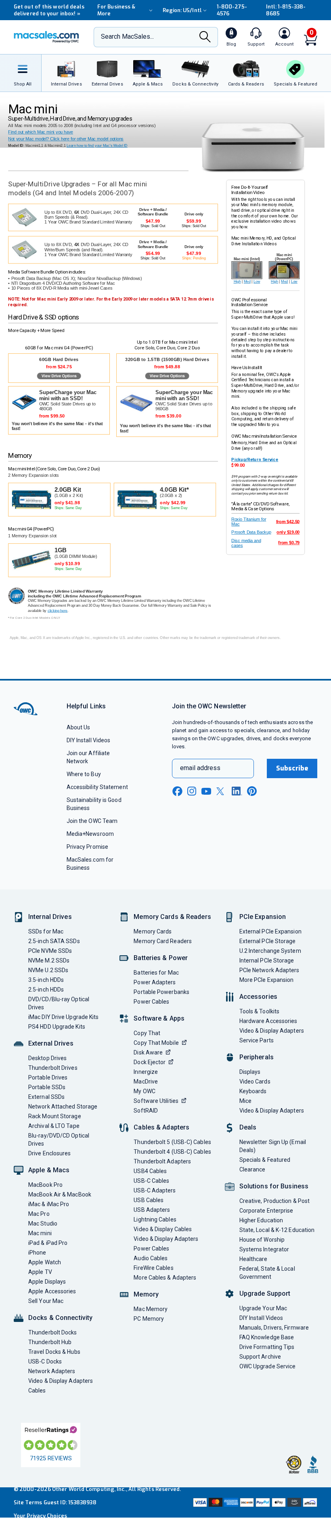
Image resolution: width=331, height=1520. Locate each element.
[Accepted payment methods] (254, 1502)
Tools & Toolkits (259, 1011)
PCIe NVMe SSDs (50, 951)
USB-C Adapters (155, 1190)
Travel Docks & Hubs (54, 1352)
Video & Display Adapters (60, 1381)
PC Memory (149, 1318)
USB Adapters (152, 1210)
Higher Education (261, 1220)
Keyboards (253, 1091)
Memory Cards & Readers (172, 917)
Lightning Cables (155, 1219)
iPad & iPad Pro (47, 1243)
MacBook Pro (45, 1185)
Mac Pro (39, 1214)
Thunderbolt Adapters (162, 1161)
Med (247, 282)
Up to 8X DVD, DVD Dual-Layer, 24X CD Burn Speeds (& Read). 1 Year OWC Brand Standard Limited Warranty (88, 217)
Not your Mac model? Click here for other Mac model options (66, 139)
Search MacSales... (127, 36)
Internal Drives (50, 917)
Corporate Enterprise (266, 1210)
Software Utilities (156, 1101)
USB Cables (148, 1200)
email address (200, 768)
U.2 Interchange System (270, 951)
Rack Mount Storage (54, 1116)
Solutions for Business (273, 1186)
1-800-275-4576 (232, 10)
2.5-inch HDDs (46, 989)
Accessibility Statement (97, 787)
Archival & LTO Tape (54, 1126)
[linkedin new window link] (237, 791)
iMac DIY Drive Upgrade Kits (63, 1017)
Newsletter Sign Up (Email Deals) (272, 1146)
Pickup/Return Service (254, 459)
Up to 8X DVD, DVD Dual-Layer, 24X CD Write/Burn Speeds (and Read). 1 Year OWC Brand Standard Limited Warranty (88, 249)
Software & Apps (159, 1018)
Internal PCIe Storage (266, 960)
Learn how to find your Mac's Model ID (97, 146)
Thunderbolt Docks (52, 1332)
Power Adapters (155, 982)
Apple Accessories (52, 1291)
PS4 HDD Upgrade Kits (56, 1026)
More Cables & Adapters (165, 1277)
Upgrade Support (265, 1293)
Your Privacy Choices (40, 1515)
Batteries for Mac (156, 972)
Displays (250, 1072)
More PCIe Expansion (266, 980)
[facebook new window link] (177, 791)
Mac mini (40, 1233)
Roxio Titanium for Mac (248, 521)
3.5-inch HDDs (46, 980)
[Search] (205, 37)
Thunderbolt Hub (49, 1342)
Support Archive (260, 1356)
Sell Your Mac (45, 1301)
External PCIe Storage (267, 941)
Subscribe (292, 768)
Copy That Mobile (156, 1043)
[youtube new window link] (206, 791)
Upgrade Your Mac (263, 1308)
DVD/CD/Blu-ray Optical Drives (58, 1003)
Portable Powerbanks (161, 992)
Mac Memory (151, 1309)
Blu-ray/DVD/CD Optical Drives (58, 1139)
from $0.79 (289, 543)
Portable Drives (47, 1077)
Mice (245, 1101)
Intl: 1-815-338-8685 (286, 10)
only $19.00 (288, 532)
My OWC (144, 1091)
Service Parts (256, 1040)
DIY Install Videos (89, 740)
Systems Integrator (264, 1249)
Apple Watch (44, 1262)
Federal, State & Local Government (267, 1272)
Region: (182, 10)
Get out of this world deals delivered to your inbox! (49, 10)
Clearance (252, 1169)
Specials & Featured (265, 1160)
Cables (37, 1390)
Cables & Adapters (161, 1127)
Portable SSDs (46, 1087)
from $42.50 (288, 521)
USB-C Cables (151, 1181)
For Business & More (116, 10)
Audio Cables (151, 1258)
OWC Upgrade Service (267, 1366)
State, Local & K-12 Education (277, 1230)
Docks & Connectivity (60, 1318)
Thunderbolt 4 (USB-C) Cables (172, 1151)
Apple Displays (47, 1281)
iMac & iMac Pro (48, 1204)
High (237, 282)
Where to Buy (84, 774)
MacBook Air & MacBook (59, 1194)
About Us (78, 727)
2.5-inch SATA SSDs (54, 941)
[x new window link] (221, 791)
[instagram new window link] (191, 791)
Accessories (258, 996)
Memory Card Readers (163, 941)
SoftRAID (146, 1110)
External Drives (50, 1043)
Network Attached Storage (62, 1106)
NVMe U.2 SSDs (48, 970)
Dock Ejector (150, 1062)
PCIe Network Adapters (269, 970)
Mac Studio (42, 1223)
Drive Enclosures (49, 1153)
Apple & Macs (48, 1170)
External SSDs (46, 1097)
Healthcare (253, 1259)
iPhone (37, 1252)
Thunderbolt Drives (53, 1068)
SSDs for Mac (45, 931)
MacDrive (146, 1081)
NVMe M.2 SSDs (48, 960)
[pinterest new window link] (252, 791)
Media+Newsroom (90, 834)
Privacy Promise (87, 847)
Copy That (147, 1033)
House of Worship (262, 1239)
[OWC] (46, 37)
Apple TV (40, 1272)
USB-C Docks (45, 1361)
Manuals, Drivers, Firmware (274, 1327)
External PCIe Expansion (270, 931)
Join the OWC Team (92, 821)
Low (256, 282)
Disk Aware (148, 1052)
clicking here (58, 611)
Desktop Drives (47, 1058)
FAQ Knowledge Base (266, 1337)
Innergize (146, 1072)
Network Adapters (51, 1371)
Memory (146, 1294)
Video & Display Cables (163, 1229)
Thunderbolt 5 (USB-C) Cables (172, 1142)
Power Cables (151, 1001)
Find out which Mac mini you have (40, 132)
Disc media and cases (246, 543)
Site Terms (28, 1502)
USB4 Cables (150, 1171)
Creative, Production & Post (274, 1201)
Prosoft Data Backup (251, 532)
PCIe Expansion (262, 917)
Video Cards (254, 1081)
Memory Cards (153, 931)
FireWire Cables (153, 1268)
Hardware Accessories (268, 1021)
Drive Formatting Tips (267, 1347)
